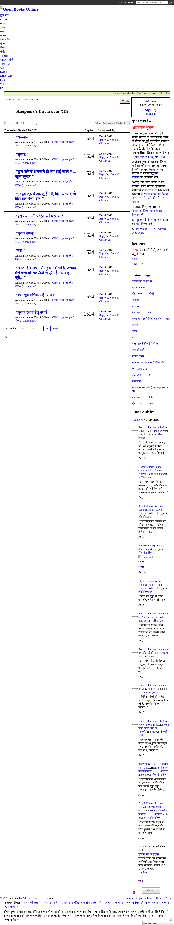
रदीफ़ (107, 902)
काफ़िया (119, 902)
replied (160, 427)
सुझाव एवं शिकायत (146, 219)
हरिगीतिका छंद (139, 287)
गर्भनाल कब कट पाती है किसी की (148, 362)
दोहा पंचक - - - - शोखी (143, 293)
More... (151, 890)
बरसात (135, 306)
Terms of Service (165, 898)
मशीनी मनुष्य (138, 356)
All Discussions (12, 99)
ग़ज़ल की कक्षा (31, 902)
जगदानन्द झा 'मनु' (146, 545)
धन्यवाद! (23, 137)
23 (46, 328)
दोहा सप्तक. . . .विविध (142, 397)
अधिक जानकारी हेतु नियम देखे (148, 156)
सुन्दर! (22, 154)
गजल (141, 434)
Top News (137, 419)
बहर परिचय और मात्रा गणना (142, 902)
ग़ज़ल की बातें (50, 902)
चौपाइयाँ (136, 300)
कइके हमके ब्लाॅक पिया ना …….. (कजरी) (153, 728)
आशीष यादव (144, 764)
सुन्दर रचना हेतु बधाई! (33, 312)
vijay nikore (144, 846)
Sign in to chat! (150, 923)
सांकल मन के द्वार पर (142, 281)
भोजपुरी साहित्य (159, 774)
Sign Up (122, 2)
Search (170, 2)
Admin (26, 898)
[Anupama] (9, 117)
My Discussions (31, 99)
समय (134, 331)
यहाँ (138, 223)
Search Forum (37, 123)
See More (143, 872)
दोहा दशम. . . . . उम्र (142, 374)
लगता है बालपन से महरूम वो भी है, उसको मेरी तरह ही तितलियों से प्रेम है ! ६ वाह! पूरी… (45, 273)
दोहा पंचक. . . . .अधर (142, 403)
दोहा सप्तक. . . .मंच (141, 312)
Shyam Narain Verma (150, 581)
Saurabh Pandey (147, 427)
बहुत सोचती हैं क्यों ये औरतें (145, 343)
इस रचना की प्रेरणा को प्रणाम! (39, 216)
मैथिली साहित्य (145, 552)
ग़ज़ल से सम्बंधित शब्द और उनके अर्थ (81, 902)
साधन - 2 (137, 264)
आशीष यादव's (145, 724)
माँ (133, 337)
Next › (55, 328)
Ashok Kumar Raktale (150, 466)
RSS (6, 336)
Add (127, 100)
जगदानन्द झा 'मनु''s (147, 430)
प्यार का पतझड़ (139, 368)
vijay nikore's (149, 688)
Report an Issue (144, 898)
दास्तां (135, 325)
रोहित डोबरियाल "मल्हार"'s (155, 652)
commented (144, 470)
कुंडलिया (136, 381)
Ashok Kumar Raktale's (154, 617)
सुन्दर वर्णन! (25, 233)
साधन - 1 (137, 258)
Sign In (130, 2)
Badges (129, 898)
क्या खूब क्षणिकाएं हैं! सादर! (36, 295)
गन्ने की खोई (138, 349)
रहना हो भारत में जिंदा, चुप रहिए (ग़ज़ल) (151, 318)
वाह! (20, 250)
